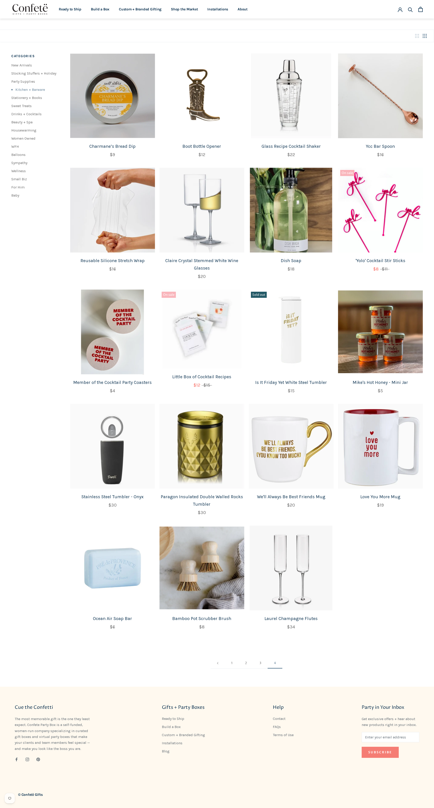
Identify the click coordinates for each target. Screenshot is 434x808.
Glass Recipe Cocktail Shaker (291, 146)
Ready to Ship (70, 9)
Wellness (18, 171)
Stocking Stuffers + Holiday (33, 73)
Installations (217, 9)
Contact (279, 718)
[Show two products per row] (417, 36)
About (243, 9)
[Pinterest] (38, 759)
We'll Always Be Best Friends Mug (291, 496)
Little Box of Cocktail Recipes (201, 376)
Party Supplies (23, 81)
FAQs (277, 727)
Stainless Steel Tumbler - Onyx (112, 496)
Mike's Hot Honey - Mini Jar (380, 382)
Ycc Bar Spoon (380, 146)
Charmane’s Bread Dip (112, 146)
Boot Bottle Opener (201, 146)
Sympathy (19, 163)
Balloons (18, 155)
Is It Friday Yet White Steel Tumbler (291, 382)
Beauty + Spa (22, 122)
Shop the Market (184, 9)
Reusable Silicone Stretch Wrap (112, 260)
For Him (18, 187)
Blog (166, 751)
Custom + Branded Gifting (140, 9)
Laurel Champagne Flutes (291, 618)
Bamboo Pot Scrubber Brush (201, 618)
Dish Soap (291, 260)
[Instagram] (27, 759)
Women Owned (23, 138)
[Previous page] (218, 663)
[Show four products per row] (425, 36)
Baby (15, 195)
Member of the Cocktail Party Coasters (112, 382)
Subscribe (380, 752)
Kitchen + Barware (30, 89)
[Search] (410, 9)
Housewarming (23, 130)
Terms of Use (283, 735)
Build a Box (100, 9)
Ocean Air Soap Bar (112, 618)
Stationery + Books (26, 98)
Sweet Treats (21, 106)
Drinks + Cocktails (26, 114)
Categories (23, 56)
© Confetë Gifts (30, 794)
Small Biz (19, 179)
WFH (15, 146)
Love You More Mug (380, 496)
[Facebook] (16, 759)
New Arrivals (21, 65)
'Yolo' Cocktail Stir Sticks (380, 260)
